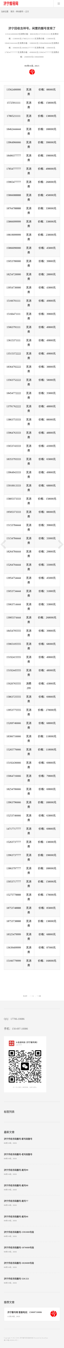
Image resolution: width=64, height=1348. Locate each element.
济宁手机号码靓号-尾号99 (16, 1170)
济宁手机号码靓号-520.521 (16, 1279)
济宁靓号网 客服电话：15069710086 (24, 1312)
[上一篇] (3, 544)
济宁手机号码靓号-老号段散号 (18, 1154)
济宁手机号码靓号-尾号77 (16, 1201)
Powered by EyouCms (40, 1338)
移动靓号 (19, 12)
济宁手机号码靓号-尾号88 (16, 1185)
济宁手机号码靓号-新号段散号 (18, 1139)
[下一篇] (60, 544)
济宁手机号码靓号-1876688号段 (19, 1247)
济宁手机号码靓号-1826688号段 (19, 1263)
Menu (58, 3)
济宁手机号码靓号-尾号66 (16, 1217)
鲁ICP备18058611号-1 (11, 1340)
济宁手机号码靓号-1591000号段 (19, 1232)
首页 (12, 12)
